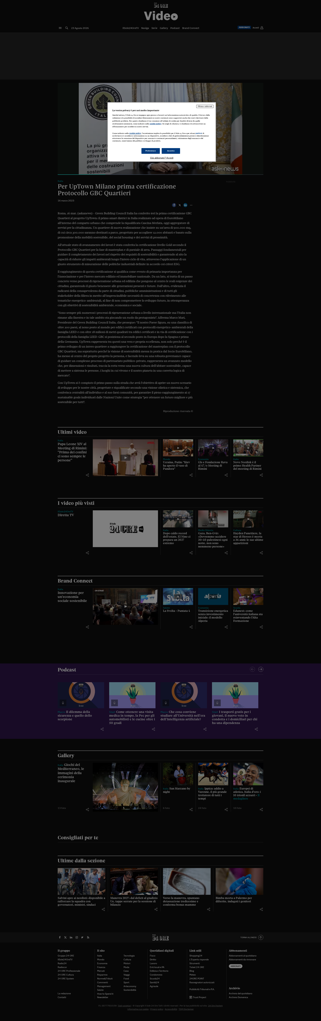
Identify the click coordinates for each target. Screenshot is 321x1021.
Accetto (171, 151)
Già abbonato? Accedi (161, 157)
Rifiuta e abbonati (205, 106)
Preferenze (150, 151)
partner (199, 133)
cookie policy (155, 124)
